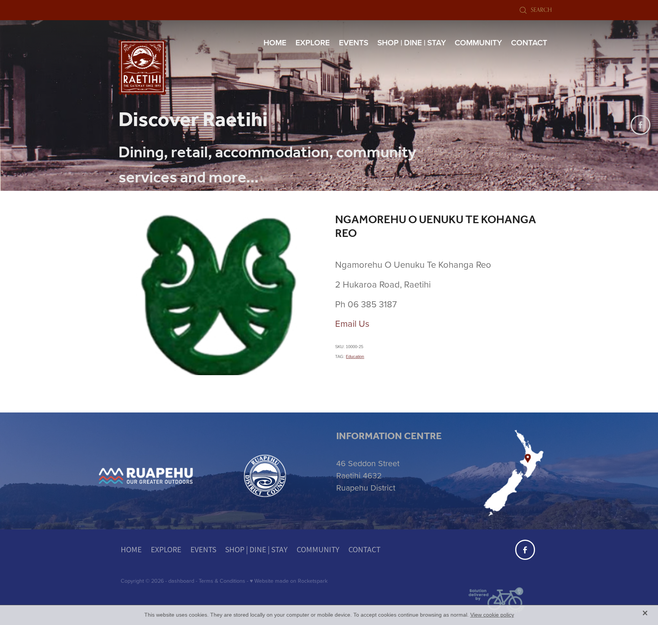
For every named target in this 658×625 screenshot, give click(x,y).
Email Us (352, 323)
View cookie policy (492, 615)
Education (355, 356)
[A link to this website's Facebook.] (640, 125)
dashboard (181, 581)
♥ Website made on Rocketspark (288, 581)
